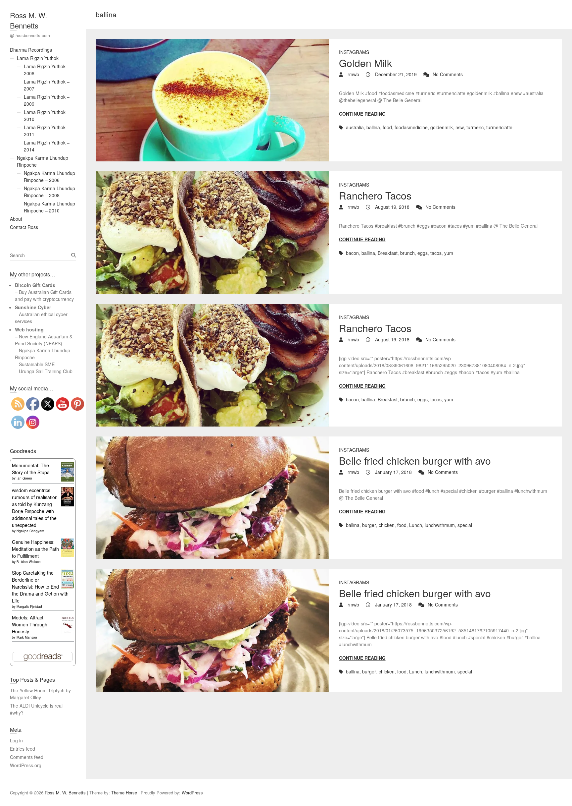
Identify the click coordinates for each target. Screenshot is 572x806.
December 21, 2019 (395, 74)
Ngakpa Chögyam (30, 531)
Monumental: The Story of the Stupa (31, 469)
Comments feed (26, 757)
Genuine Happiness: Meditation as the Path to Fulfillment (35, 549)
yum (448, 253)
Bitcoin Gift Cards (35, 285)
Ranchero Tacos (375, 195)
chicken (387, 525)
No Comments (448, 74)
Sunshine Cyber (33, 307)
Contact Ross (24, 227)
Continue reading (362, 113)
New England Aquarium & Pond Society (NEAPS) (43, 340)
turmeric (475, 127)
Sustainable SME (37, 364)
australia (355, 127)
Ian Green (24, 478)
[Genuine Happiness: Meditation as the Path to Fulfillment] (67, 542)
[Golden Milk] (212, 100)
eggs (422, 253)
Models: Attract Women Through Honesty (29, 624)
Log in (16, 740)
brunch (407, 253)
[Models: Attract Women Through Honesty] (67, 617)
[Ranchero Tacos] (212, 232)
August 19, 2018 (391, 206)
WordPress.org (25, 765)
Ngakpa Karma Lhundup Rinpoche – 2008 (49, 192)
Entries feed (22, 748)
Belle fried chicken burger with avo (415, 460)
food (387, 127)
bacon (352, 253)
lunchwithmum (440, 525)
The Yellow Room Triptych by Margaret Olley (40, 694)
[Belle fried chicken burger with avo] (212, 497)
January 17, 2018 (393, 472)
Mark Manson (27, 637)
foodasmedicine (411, 127)
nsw (459, 127)
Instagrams (354, 52)
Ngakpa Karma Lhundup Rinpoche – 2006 (49, 176)
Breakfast (388, 253)
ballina (373, 127)
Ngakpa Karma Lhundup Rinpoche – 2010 (49, 207)
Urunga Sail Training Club (45, 371)
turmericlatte (499, 127)
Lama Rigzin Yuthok (38, 58)
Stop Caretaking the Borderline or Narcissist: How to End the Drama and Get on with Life (40, 586)
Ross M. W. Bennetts (28, 20)
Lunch (415, 525)
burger (369, 525)
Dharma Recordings (31, 49)
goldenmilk (441, 127)
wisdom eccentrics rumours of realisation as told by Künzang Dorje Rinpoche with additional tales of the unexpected (35, 507)
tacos (436, 253)
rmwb (352, 74)
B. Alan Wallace (29, 561)
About (16, 218)
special (464, 525)
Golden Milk (365, 63)
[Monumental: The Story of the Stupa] (67, 465)
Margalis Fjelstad (29, 606)
